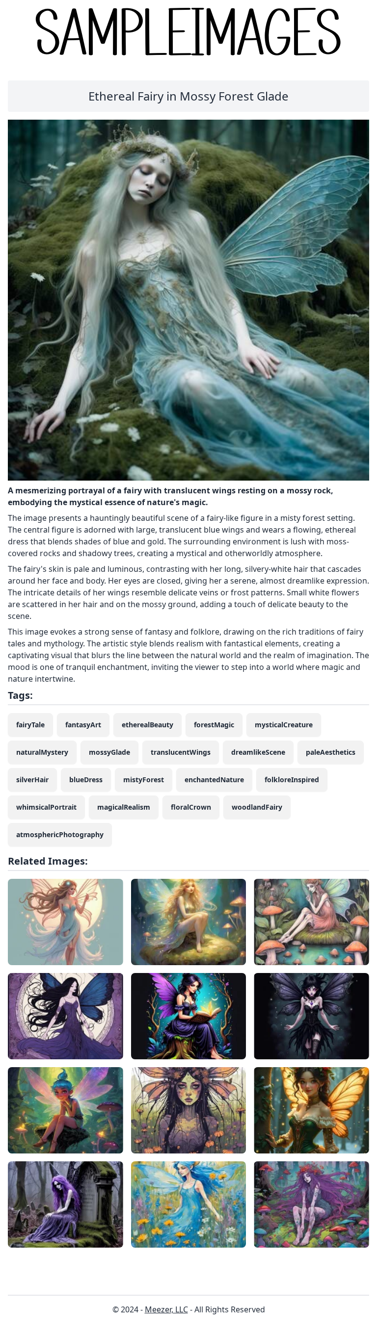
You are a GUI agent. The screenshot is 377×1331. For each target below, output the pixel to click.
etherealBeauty (147, 724)
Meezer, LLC (166, 1309)
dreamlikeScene (258, 752)
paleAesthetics (330, 752)
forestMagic (214, 724)
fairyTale (30, 724)
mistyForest (143, 779)
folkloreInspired (292, 779)
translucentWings (181, 752)
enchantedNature (214, 779)
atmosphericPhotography (60, 834)
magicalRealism (123, 807)
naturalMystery (42, 752)
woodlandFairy (257, 807)
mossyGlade (109, 752)
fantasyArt (83, 724)
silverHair (32, 779)
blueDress (86, 779)
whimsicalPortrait (46, 807)
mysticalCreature (284, 724)
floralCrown (191, 807)
